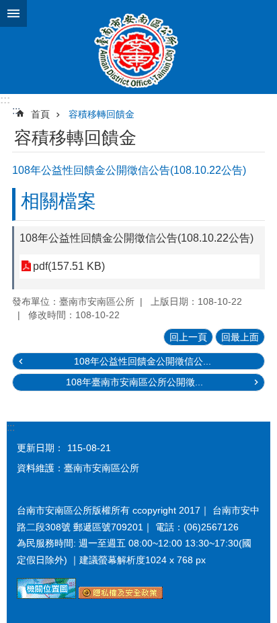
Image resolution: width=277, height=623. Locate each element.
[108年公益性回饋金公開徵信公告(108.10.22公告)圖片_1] (121, 595)
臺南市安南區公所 (138, 47)
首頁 (40, 114)
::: (5, 99)
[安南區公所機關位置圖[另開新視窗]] (46, 595)
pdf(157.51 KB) (69, 266)
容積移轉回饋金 (101, 114)
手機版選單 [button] (13, 13)
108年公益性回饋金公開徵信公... (142, 361)
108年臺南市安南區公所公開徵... (134, 382)
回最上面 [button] (240, 337)
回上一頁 (188, 337)
